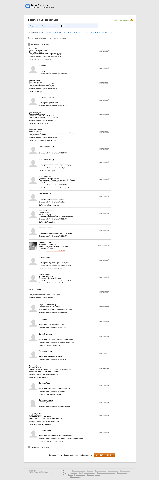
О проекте (74, 473)
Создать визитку (125, 20)
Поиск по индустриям (93, 475)
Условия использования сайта (106, 473)
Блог (80, 473)
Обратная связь (75, 477)
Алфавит (70, 475)
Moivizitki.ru (41, 471)
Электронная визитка (78, 471)
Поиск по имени (48, 26)
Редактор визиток (100, 471)
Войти (116, 20)
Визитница (90, 471)
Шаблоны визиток (125, 471)
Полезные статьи (122, 473)
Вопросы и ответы (89, 473)
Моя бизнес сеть (113, 471)
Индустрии (34, 26)
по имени (42, 38)
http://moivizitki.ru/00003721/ (55, 251)
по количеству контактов (57, 38)
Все (112, 32)
